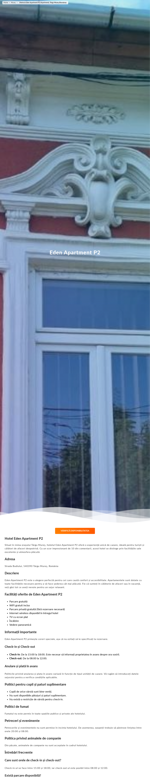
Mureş (13, 3)
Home (6, 3)
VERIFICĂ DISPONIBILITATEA (75, 531)
